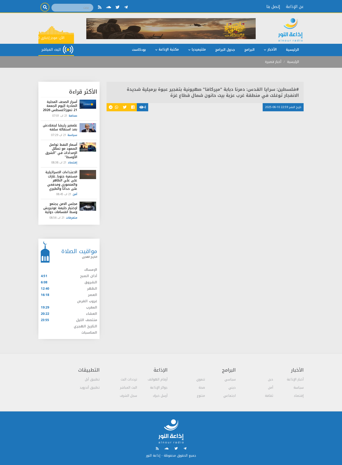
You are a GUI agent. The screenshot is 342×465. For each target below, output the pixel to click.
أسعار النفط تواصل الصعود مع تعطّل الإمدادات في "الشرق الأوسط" (61, 151)
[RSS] (99, 7)
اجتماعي (229, 396)
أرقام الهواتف (158, 379)
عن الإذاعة (295, 6)
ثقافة (269, 396)
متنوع (201, 396)
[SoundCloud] (108, 7)
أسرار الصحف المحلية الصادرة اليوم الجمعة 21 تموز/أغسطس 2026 (60, 106)
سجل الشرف (128, 396)
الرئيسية (293, 62)
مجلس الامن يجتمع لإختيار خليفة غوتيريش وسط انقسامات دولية (60, 208)
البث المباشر (128, 387)
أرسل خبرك (160, 396)
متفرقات (71, 217)
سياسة (72, 135)
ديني (232, 387)
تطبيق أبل (92, 379)
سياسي (230, 379)
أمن (75, 194)
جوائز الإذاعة (159, 387)
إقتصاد (72, 162)
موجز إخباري (50, 38)
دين (270, 379)
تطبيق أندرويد (90, 387)
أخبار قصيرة (273, 62)
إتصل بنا (273, 6)
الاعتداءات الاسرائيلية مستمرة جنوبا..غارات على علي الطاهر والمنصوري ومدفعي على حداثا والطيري (61, 180)
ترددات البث (129, 379)
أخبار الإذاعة (295, 379)
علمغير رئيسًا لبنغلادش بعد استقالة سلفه (60, 127)
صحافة (73, 115)
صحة (202, 387)
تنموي (200, 379)
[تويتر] (118, 7)
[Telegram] (126, 7)
